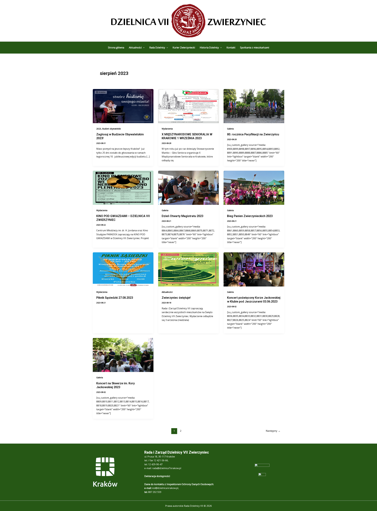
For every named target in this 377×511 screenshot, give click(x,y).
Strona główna (116, 47)
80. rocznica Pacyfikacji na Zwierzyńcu (253, 134)
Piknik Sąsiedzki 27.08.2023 (114, 297)
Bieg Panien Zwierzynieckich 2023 (250, 216)
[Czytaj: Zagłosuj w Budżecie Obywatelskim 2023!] (123, 105)
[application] (143, 47)
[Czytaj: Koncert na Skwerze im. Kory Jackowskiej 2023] (123, 354)
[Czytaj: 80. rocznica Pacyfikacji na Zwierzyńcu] (254, 105)
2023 (98, 128)
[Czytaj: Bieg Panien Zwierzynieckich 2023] (254, 187)
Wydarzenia (167, 128)
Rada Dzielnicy (157, 47)
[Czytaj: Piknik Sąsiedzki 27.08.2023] (123, 269)
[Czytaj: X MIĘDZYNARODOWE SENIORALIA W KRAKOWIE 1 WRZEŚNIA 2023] (188, 105)
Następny (273, 430)
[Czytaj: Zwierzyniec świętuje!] (188, 269)
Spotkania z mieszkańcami (254, 47)
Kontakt (230, 47)
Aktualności (135, 47)
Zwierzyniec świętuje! (176, 297)
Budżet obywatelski (111, 128)
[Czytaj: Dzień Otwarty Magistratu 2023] (188, 187)
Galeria (230, 128)
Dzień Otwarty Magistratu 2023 (182, 216)
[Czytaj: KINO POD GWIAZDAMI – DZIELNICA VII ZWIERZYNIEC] (123, 187)
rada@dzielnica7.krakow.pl (166, 468)
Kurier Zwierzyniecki (184, 47)
